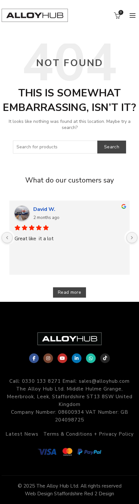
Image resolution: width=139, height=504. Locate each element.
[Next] (131, 237)
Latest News (21, 434)
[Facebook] (34, 358)
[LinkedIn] (76, 358)
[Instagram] (48, 358)
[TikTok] (105, 358)
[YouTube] (62, 358)
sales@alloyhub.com (104, 381)
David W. (44, 209)
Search (111, 147)
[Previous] (7, 237)
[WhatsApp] (91, 358)
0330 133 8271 (41, 381)
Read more (69, 292)
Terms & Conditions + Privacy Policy (88, 434)
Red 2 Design (99, 493)
